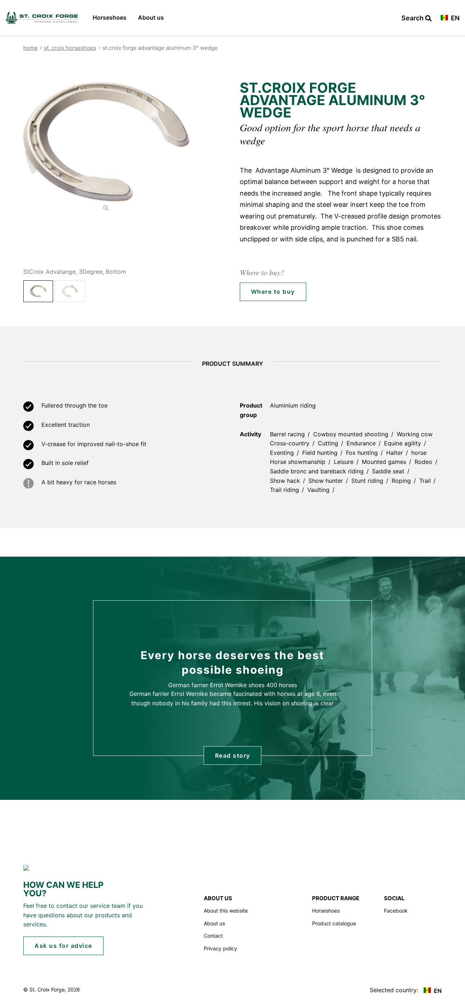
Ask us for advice (63, 945)
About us (151, 17)
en (454, 18)
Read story (232, 755)
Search (413, 18)
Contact (213, 936)
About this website (226, 910)
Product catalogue (334, 923)
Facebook (396, 910)
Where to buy (273, 291)
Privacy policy (220, 948)
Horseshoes (109, 17)
